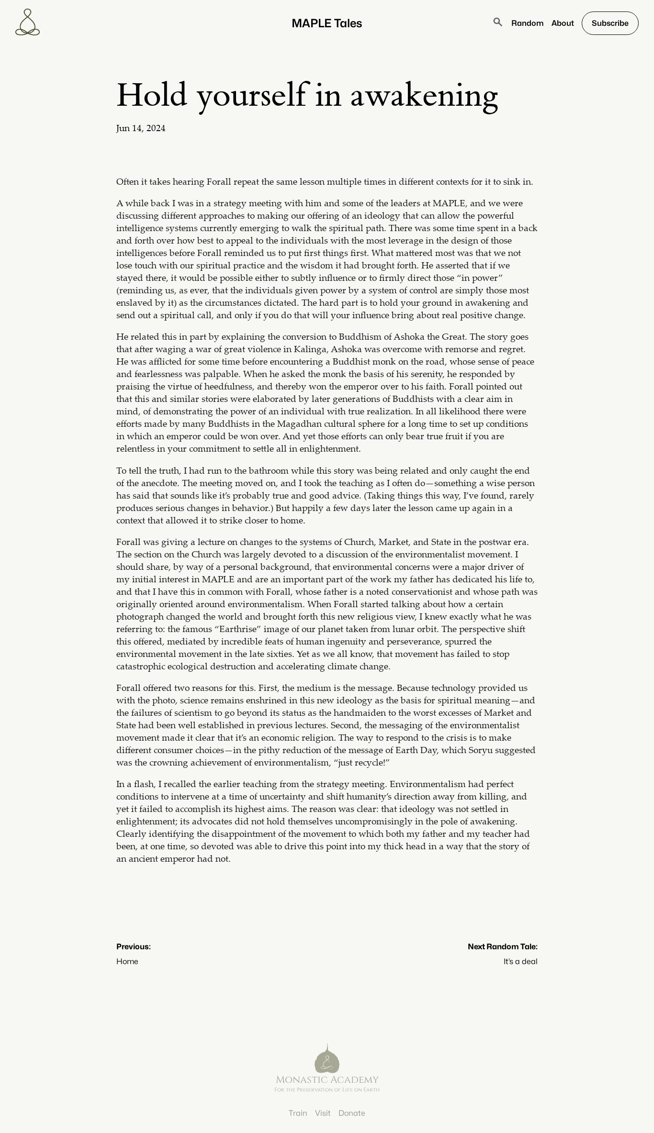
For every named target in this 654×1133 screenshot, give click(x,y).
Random (527, 23)
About (563, 23)
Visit (323, 1113)
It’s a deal (521, 961)
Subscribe (610, 23)
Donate (351, 1113)
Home (127, 961)
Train (298, 1113)
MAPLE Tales (327, 23)
